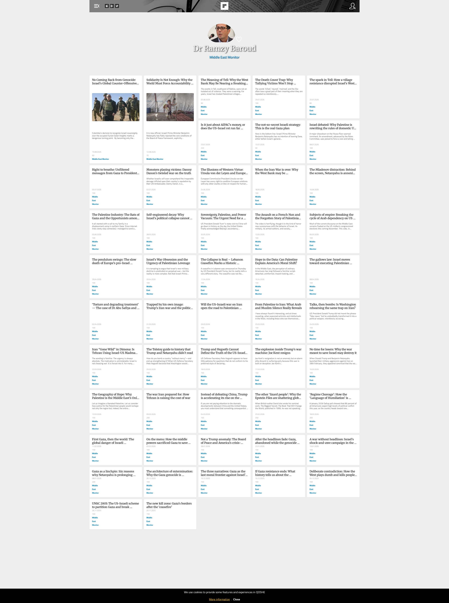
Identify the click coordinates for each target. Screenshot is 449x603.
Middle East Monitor (224, 57)
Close (236, 599)
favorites (214, 7)
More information (219, 599)
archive (234, 7)
